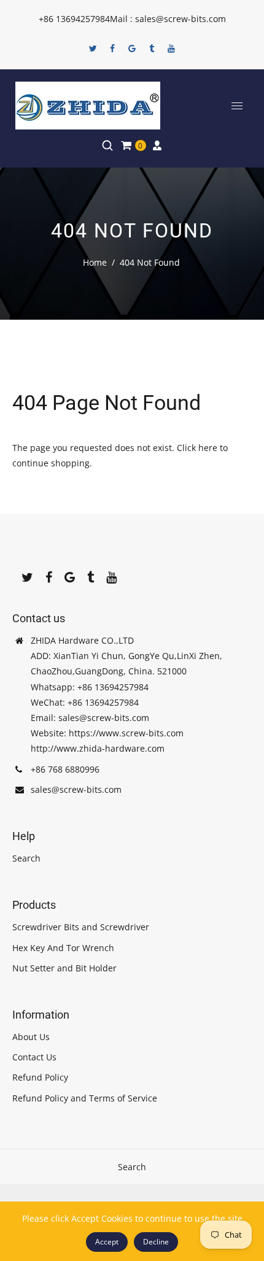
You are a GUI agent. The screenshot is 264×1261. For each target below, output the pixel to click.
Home (95, 262)
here (207, 447)
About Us (31, 1037)
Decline (156, 1241)
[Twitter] (92, 48)
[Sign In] (157, 145)
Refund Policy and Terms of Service (84, 1098)
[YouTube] (171, 48)
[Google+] (132, 48)
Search (26, 858)
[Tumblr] (151, 48)
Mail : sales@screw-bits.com (168, 19)
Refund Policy (40, 1077)
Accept (106, 1241)
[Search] (107, 145)
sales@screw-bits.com (76, 789)
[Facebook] (112, 48)
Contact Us (34, 1057)
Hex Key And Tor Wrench (63, 948)
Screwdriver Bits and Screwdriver (80, 927)
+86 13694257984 (74, 19)
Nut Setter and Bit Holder (64, 968)
